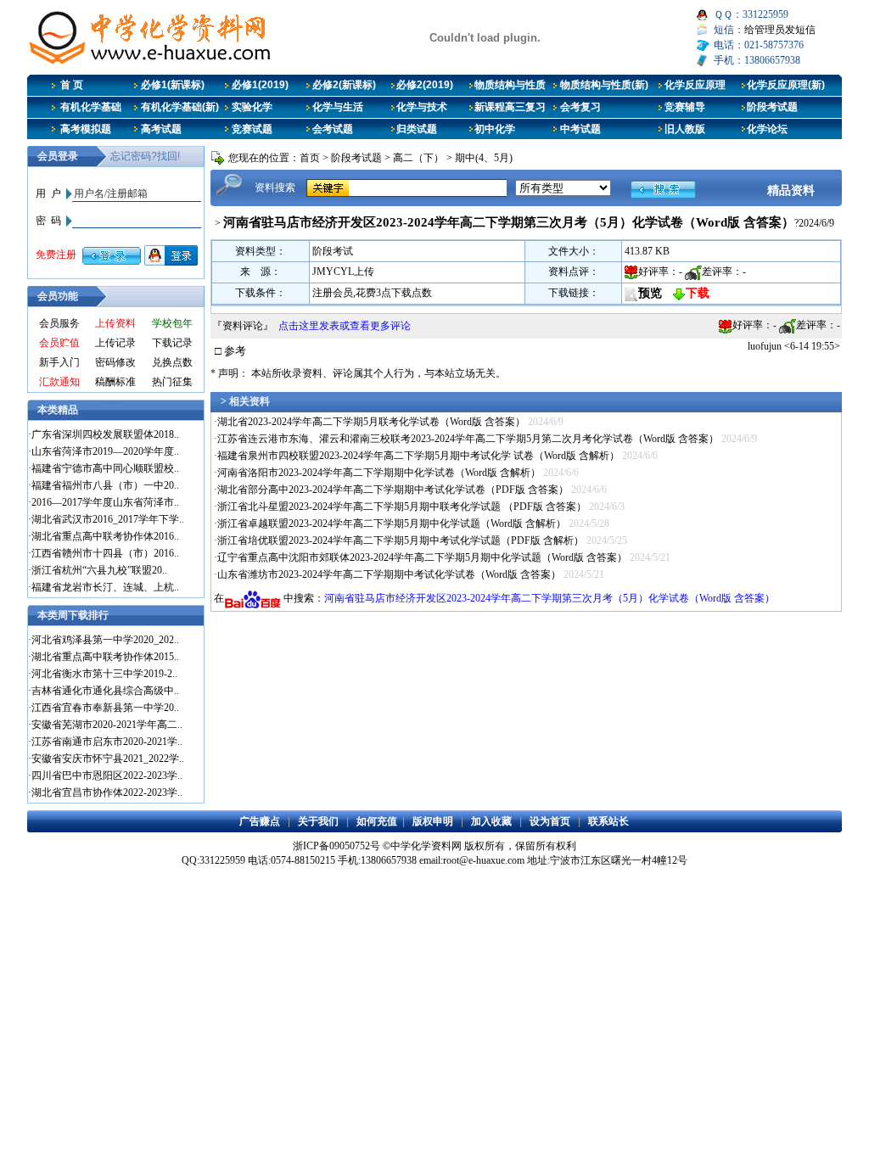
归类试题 (416, 129)
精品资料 (791, 190)
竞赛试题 (252, 129)
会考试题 (332, 129)
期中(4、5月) (484, 158)
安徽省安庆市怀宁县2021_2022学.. (107, 758)
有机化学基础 (90, 107)
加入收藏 (491, 821)
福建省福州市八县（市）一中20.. (105, 485)
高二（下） (418, 158)
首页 (310, 158)
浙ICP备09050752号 (336, 846)
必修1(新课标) (173, 85)
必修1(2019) (260, 85)
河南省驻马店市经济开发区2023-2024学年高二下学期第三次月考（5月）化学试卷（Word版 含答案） (549, 598)
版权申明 (432, 821)
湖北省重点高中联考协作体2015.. (105, 657)
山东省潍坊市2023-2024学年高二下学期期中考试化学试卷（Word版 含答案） (389, 574)
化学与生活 (337, 107)
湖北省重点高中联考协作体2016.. (105, 536)
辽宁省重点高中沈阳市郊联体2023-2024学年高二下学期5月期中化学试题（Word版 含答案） (422, 557)
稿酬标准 (115, 382)
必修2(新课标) (344, 85)
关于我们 (318, 821)
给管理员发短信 (780, 30)
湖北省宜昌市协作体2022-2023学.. (106, 792)
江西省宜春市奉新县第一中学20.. (105, 708)
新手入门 (59, 362)
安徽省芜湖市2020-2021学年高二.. (106, 725)
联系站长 (608, 821)
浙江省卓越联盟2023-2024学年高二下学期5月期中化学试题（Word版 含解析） (391, 523)
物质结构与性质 (510, 85)
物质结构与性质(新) (604, 85)
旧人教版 (684, 129)
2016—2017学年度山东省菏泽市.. (105, 502)
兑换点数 (172, 362)
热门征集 (172, 382)
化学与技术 (421, 107)
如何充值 (376, 821)
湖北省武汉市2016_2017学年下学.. (107, 519)
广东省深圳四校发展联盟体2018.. (105, 434)
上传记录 (115, 343)
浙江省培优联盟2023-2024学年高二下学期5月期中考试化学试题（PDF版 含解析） (400, 540)
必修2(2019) (424, 85)
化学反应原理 (695, 85)
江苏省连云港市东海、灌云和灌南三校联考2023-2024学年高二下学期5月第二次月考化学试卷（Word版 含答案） (468, 439)
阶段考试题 (772, 107)
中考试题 (580, 129)
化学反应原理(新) (786, 85)
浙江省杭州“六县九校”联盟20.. (99, 570)
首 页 (71, 85)
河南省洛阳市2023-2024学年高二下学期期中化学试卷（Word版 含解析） (379, 473)
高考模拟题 (85, 129)
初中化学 (494, 129)
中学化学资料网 (426, 846)
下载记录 (172, 343)
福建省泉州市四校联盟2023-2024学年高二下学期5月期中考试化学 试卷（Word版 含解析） (418, 456)
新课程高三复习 (510, 107)
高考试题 (161, 129)
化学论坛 (767, 129)
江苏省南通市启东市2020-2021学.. (106, 741)
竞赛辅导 (684, 107)
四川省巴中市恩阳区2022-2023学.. (106, 775)
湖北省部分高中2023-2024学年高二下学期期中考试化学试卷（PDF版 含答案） (393, 490)
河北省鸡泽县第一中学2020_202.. (105, 640)
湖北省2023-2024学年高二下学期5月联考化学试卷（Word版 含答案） (371, 422)
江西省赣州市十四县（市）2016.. (105, 553)
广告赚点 (259, 821)
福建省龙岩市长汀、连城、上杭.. (105, 587)
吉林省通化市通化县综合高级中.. (105, 691)
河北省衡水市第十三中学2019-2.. (104, 674)
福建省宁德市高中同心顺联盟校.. (105, 468)
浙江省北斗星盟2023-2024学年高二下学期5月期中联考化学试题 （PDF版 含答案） (401, 506)
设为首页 (550, 821)
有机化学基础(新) (180, 107)
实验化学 (252, 107)
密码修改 (115, 362)
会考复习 (580, 107)
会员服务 (59, 323)
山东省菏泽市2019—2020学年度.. (105, 451)
